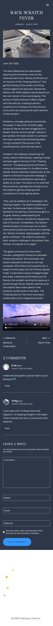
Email (7, 510)
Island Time (44, 340)
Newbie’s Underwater (9, 342)
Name (8, 497)
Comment (10, 460)
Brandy (21, 24)
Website (8, 523)
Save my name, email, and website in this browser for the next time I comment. (24, 532)
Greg (15, 400)
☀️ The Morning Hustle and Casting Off (26, 587)
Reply (7, 385)
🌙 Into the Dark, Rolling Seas (26, 569)
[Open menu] (47, 5)
